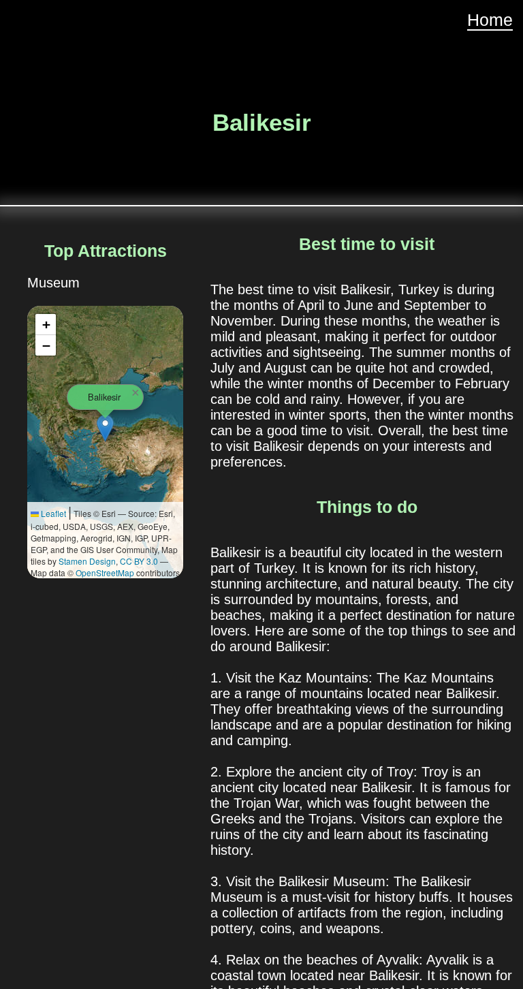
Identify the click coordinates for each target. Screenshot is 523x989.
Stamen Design (87, 561)
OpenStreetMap (105, 572)
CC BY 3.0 (139, 561)
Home (490, 19)
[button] (105, 428)
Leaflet (52, 513)
